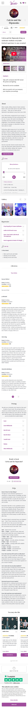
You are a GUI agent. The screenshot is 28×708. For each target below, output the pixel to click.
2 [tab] (13, 660)
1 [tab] (11, 660)
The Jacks (15, 631)
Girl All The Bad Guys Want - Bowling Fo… (14, 190)
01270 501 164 (17, 481)
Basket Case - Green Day (10, 187)
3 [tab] (14, 660)
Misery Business (8, 182)
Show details (14, 700)
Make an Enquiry (7, 153)
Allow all (14, 704)
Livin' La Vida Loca (8, 184)
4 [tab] (16, 660)
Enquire (23, 32)
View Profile (20, 654)
